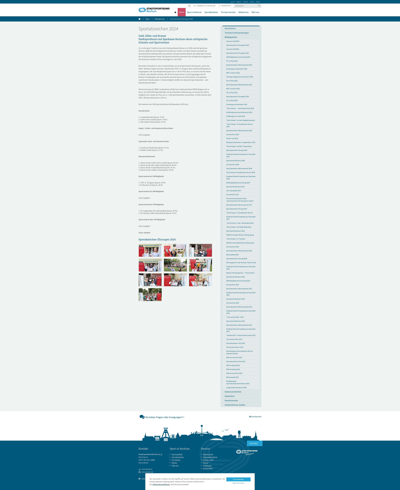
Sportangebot (177, 454)
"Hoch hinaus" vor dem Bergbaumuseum (240, 120)
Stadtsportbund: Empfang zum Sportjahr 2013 (241, 330)
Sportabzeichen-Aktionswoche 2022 (239, 85)
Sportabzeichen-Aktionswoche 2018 (239, 168)
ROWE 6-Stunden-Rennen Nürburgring (240, 235)
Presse (205, 463)
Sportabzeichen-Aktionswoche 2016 (239, 251)
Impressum (207, 465)
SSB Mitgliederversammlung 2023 (238, 57)
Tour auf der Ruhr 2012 (234, 339)
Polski (252, 2)
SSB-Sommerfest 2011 (234, 357)
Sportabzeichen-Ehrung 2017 (236, 209)
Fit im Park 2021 (232, 92)
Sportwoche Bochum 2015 (235, 277)
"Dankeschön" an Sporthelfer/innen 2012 (241, 335)
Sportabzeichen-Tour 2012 (235, 343)
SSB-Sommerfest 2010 (234, 373)
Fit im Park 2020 (232, 100)
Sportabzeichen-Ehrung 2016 (236, 259)
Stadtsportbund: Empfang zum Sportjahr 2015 (241, 294)
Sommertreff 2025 (232, 49)
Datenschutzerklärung (161, 484)
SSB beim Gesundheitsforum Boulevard (240, 243)
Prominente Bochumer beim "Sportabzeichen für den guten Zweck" (240, 199)
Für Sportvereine (228, 12)
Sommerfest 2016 (232, 247)
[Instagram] (189, 6)
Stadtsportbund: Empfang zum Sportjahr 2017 (241, 218)
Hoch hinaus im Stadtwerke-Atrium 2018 (240, 172)
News (181, 12)
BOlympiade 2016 (232, 255)
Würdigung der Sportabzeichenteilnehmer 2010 (237, 382)
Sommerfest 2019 (232, 134)
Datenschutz (208, 468)
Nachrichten (230, 28)
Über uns (255, 12)
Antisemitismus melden (235, 404)
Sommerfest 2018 (232, 164)
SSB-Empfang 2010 (233, 369)
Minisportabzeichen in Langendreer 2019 (240, 142)
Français (245, 2)
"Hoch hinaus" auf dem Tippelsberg (239, 146)
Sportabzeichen (211, 12)
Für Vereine (176, 460)
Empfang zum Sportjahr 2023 (236, 69)
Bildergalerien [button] (231, 37)
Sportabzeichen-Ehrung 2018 (236, 150)
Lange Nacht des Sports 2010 (236, 387)
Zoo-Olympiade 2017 (233, 191)
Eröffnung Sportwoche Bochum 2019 (239, 112)
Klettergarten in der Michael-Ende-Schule (241, 262)
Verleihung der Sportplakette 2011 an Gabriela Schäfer (239, 352)
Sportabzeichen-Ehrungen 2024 (237, 45)
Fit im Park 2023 (232, 61)
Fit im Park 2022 (232, 81)
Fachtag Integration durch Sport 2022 (239, 77)
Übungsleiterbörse (210, 457)
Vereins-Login (208, 460)
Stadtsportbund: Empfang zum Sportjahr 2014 (241, 312)
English (239, 2)
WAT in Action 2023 (233, 73)
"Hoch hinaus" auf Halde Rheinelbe (238, 227)
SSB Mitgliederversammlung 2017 (238, 183)
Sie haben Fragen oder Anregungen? (164, 417)
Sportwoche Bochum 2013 (235, 321)
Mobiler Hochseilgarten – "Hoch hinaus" (240, 273)
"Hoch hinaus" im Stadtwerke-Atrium (239, 213)
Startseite (175, 12)
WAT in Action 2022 (233, 89)
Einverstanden (238, 479)
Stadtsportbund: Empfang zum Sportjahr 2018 (241, 177)
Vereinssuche (208, 454)
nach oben (254, 443)
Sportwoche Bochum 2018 (235, 160)
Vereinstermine (231, 400)
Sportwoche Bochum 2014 (235, 299)
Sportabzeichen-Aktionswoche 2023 (239, 65)
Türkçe (258, 2)
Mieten (174, 463)
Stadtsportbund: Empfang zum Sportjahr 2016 (241, 267)
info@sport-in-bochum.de (206, 6)
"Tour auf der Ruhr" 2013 (235, 317)
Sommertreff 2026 (232, 41)
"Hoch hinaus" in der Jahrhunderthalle (240, 223)
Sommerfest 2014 (232, 303)
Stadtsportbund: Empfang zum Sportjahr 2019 (241, 155)
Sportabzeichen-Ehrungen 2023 (237, 53)
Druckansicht (256, 416)
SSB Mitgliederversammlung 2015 (238, 281)
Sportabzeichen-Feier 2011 (235, 361)
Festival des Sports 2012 (234, 347)
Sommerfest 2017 (232, 194)
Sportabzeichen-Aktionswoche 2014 (239, 307)
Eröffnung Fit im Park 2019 (235, 116)
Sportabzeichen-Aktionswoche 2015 (239, 289)
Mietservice (243, 12)
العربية (232, 2)
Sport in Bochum (194, 12)
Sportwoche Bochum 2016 (235, 231)
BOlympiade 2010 (232, 377)
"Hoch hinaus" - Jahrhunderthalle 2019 (240, 108)
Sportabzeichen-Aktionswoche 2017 (239, 205)
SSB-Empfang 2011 (233, 365)
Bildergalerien (160, 19)
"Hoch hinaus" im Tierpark (235, 239)
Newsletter (230, 396)
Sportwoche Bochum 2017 (235, 187)
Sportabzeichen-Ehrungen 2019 (237, 96)
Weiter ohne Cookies (238, 483)
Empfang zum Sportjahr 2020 (236, 104)
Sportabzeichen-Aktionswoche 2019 (239, 130)
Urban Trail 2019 (232, 138)
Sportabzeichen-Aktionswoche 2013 (239, 325)
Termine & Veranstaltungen (237, 32)
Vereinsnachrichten (233, 391)
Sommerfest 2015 (232, 285)
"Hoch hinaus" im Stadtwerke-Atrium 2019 (239, 125)
